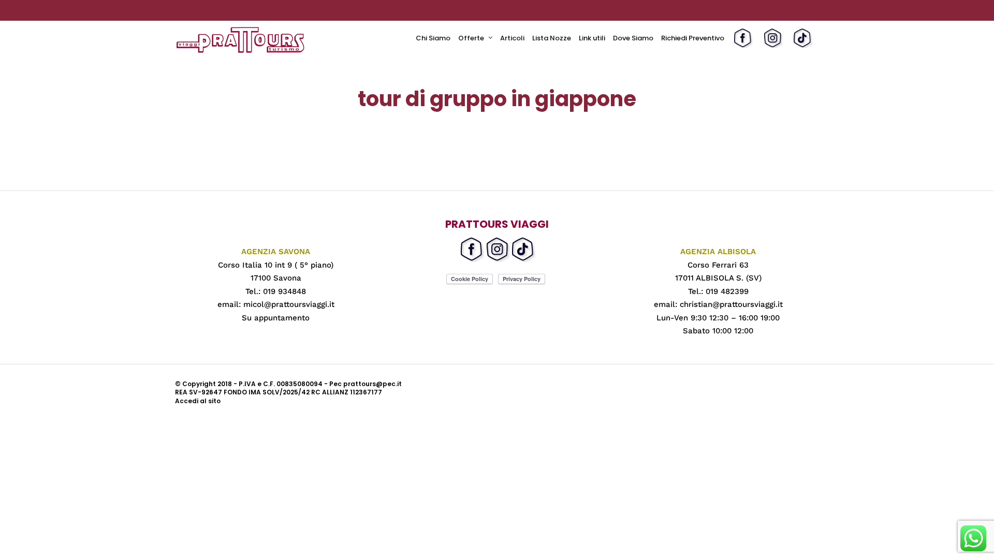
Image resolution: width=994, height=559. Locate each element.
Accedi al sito (198, 400)
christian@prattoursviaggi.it (731, 304)
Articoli (512, 38)
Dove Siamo (633, 38)
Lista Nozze (551, 38)
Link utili (592, 38)
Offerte (471, 38)
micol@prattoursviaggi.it (288, 304)
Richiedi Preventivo (692, 38)
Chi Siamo (433, 38)
